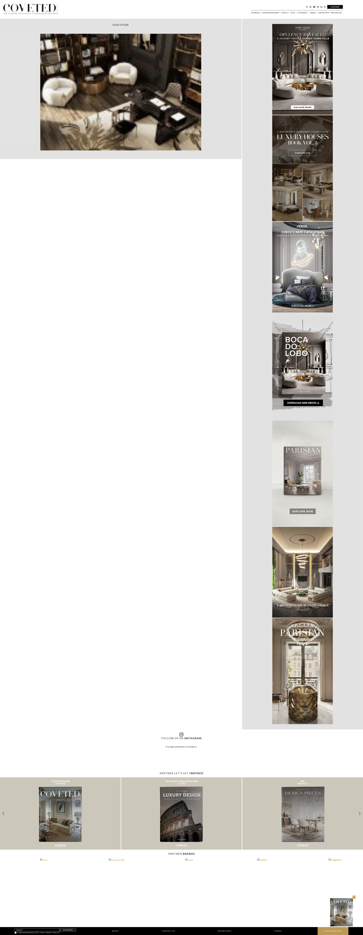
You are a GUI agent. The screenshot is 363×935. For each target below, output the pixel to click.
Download (60, 845)
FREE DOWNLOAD (333, 931)
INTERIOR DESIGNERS (270, 13)
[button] (360, 813)
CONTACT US (168, 931)
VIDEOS (278, 931)
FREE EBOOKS (336, 13)
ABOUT (115, 931)
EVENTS (284, 13)
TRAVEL (313, 13)
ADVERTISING (224, 931)
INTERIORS (255, 13)
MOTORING (302, 13)
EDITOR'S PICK (323, 13)
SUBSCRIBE (335, 7)
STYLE (292, 13)
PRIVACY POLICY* (53, 932)
